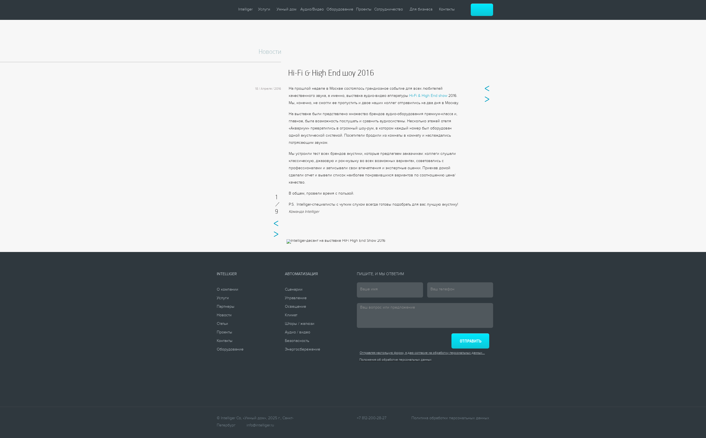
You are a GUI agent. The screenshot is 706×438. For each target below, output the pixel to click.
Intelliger (245, 9)
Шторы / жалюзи (299, 324)
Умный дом (286, 9)
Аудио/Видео (312, 9)
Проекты (363, 9)
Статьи (222, 324)
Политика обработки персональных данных (450, 418)
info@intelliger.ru (260, 425)
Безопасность (297, 341)
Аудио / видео (297, 332)
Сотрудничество (388, 9)
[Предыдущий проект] (487, 88)
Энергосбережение (302, 349)
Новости (224, 315)
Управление (296, 298)
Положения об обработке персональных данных (395, 360)
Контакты (447, 9)
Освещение (295, 307)
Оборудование (340, 9)
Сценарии (294, 290)
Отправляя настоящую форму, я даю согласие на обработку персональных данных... (422, 353)
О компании (227, 290)
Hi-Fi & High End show (428, 96)
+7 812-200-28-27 (371, 418)
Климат (291, 315)
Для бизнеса (421, 9)
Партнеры (225, 307)
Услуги (264, 9)
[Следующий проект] (487, 99)
